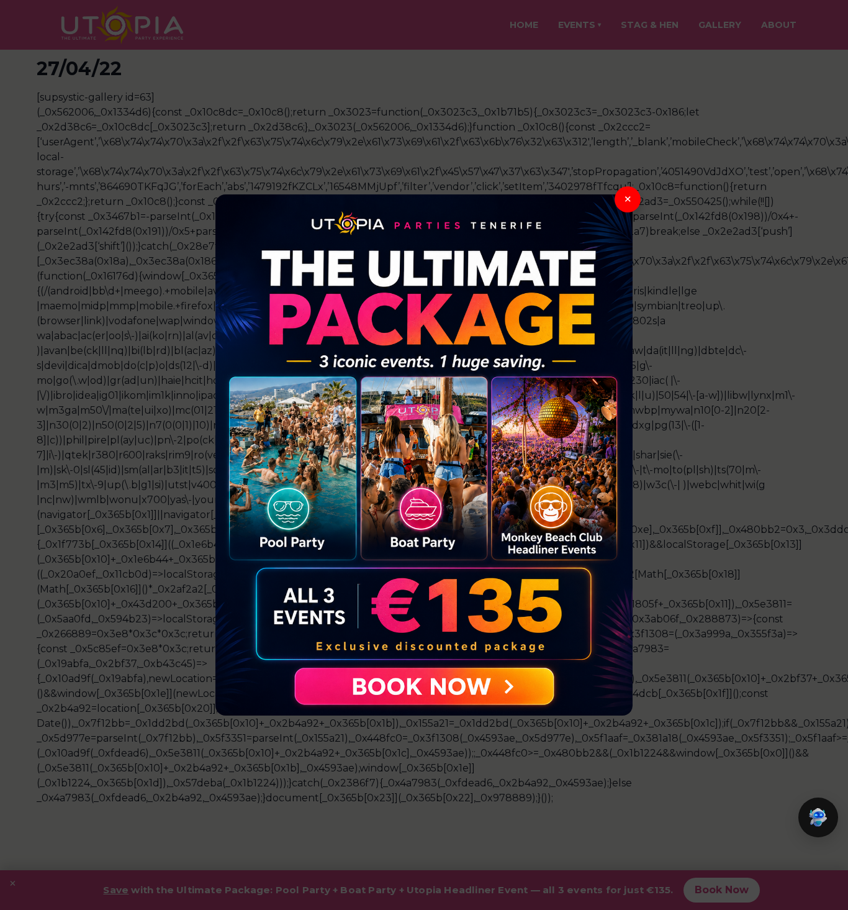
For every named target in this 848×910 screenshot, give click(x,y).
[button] (818, 817)
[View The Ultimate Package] (424, 455)
